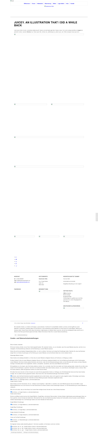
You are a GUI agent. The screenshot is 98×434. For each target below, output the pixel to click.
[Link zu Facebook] (83, 323)
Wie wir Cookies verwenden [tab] (16, 344)
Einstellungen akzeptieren (16, 432)
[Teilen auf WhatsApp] (16, 261)
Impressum (33, 323)
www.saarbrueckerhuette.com (23, 282)
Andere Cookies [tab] (13, 421)
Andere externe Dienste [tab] (15, 393)
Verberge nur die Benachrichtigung (31, 432)
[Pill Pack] (97, 217)
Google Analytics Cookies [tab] (16, 381)
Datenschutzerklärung (22, 335)
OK (15, 335)
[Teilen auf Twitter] (16, 259)
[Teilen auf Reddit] (16, 266)
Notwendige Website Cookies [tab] (16, 355)
